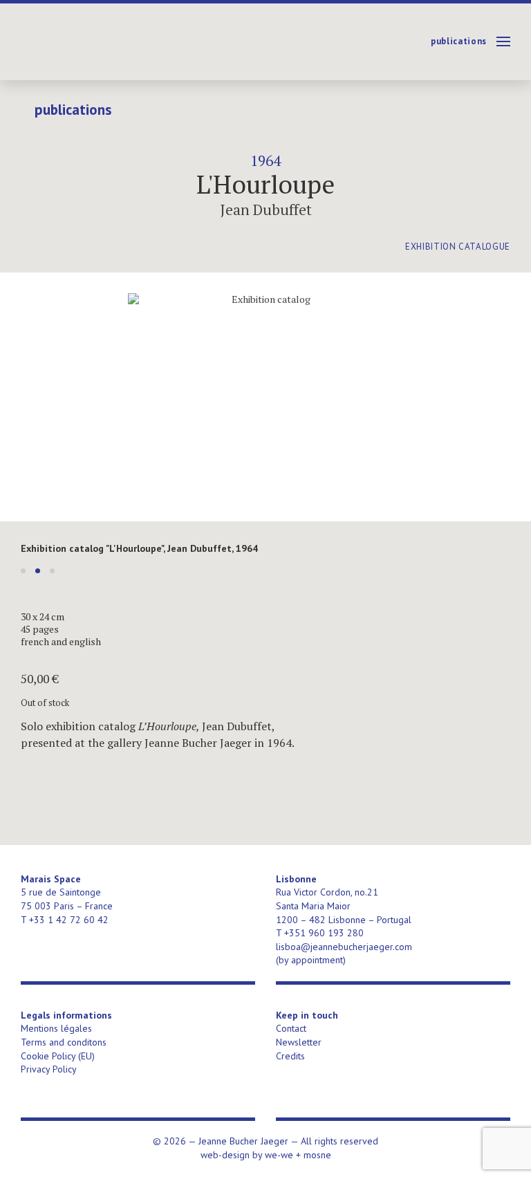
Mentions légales (56, 1028)
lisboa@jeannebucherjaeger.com (344, 946)
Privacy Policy (49, 1069)
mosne (317, 1155)
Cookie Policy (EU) (58, 1056)
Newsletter (299, 1042)
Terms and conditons (63, 1042)
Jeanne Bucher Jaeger (127, 41)
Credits (290, 1056)
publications (459, 41)
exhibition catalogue (457, 246)
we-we (279, 1155)
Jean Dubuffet (266, 209)
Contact (291, 1028)
